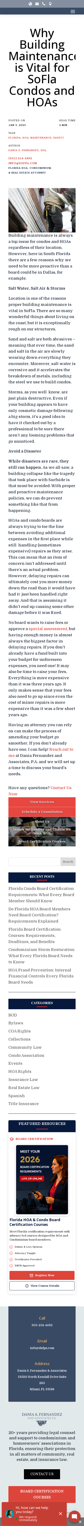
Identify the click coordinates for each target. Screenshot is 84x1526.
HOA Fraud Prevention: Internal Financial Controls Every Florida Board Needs (40, 976)
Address (42, 1363)
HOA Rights (19, 1071)
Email (42, 1340)
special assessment (48, 629)
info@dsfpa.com (22, 163)
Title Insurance (23, 1104)
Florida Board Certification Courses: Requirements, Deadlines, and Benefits (34, 935)
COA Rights (19, 1031)
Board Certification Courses (42, 1494)
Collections (19, 1039)
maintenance (40, 137)
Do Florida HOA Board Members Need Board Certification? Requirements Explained (39, 915)
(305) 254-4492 (20, 158)
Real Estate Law (24, 1088)
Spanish (16, 1096)
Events (15, 1063)
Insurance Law (23, 1080)
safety (58, 137)
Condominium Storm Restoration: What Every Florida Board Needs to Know (41, 956)
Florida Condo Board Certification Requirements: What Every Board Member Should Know (41, 894)
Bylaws (15, 1023)
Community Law (25, 1047)
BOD (12, 1015)
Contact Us (42, 1474)
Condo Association (26, 1055)
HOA (25, 137)
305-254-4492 (42, 1325)
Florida (14, 137)
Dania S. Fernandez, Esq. (27, 150)
